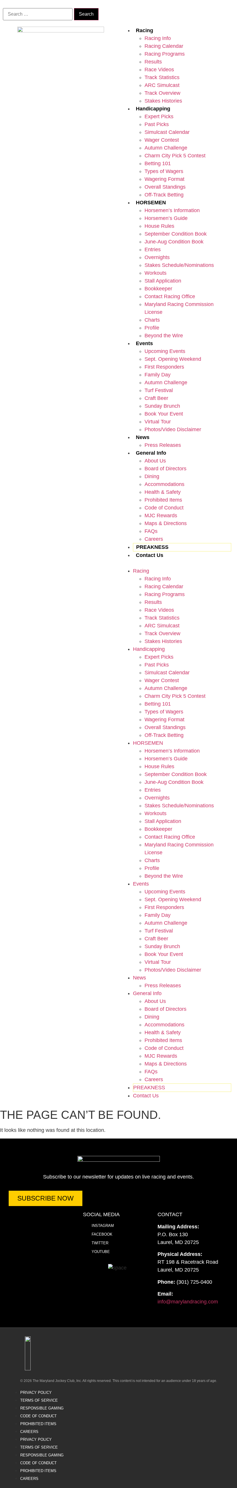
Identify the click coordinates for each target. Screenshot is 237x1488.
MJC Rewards (161, 515)
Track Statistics (162, 77)
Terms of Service (39, 1400)
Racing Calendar (164, 46)
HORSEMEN (151, 202)
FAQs (151, 531)
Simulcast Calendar (167, 132)
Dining (152, 476)
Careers (154, 539)
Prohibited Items (163, 500)
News (142, 437)
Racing (144, 30)
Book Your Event (164, 414)
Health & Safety (163, 492)
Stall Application (163, 281)
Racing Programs (165, 54)
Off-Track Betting (164, 195)
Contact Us (149, 555)
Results (153, 62)
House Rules (159, 226)
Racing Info (158, 38)
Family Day (158, 375)
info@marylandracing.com (188, 1302)
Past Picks (157, 124)
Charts (152, 320)
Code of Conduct (164, 508)
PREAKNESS (152, 547)
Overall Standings (165, 187)
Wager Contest (162, 140)
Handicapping (153, 109)
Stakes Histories (163, 101)
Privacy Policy (36, 1392)
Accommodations (164, 484)
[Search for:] (38, 14)
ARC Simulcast (162, 85)
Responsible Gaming (42, 1408)
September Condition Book (176, 234)
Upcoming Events (165, 351)
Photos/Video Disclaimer (173, 429)
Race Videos (159, 69)
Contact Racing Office (170, 296)
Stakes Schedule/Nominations (179, 265)
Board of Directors (165, 468)
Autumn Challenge (166, 148)
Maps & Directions (166, 523)
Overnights (157, 257)
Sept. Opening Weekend (173, 359)
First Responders (164, 367)
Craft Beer (156, 398)
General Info (151, 453)
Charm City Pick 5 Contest (175, 156)
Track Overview (162, 93)
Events (144, 343)
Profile (152, 328)
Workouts (155, 273)
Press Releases (163, 445)
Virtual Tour (158, 422)
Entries (153, 249)
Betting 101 (158, 163)
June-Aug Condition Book (174, 242)
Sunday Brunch (162, 406)
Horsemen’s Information (172, 210)
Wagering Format (164, 179)
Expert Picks (159, 116)
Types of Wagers (164, 171)
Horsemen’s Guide (166, 218)
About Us (155, 461)
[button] (176, 563)
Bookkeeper (158, 289)
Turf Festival (159, 390)
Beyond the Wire (164, 335)
